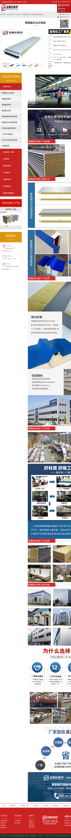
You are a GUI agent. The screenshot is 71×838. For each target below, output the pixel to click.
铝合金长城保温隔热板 (9, 140)
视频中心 (32, 823)
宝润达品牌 (3, 820)
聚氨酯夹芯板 (26, 14)
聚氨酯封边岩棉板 (37, 14)
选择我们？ (3, 827)
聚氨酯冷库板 (6, 110)
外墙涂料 (35, 805)
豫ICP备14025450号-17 (63, 835)
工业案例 (17, 820)
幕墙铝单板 (56, 805)
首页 (4, 805)
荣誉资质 (3, 823)
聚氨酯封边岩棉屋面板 (9, 122)
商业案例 (17, 823)
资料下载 (32, 827)
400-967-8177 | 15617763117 (61, 2)
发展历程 (3, 825)
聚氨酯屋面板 (6, 105)
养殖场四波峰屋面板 (9, 128)
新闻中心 (32, 820)
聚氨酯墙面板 (6, 99)
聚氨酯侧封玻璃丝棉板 (9, 116)
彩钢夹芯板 (12, 805)
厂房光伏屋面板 (7, 134)
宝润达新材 (10, 14)
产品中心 (18, 14)
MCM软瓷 (45, 805)
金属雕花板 (6, 146)
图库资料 (32, 825)
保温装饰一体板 (24, 805)
